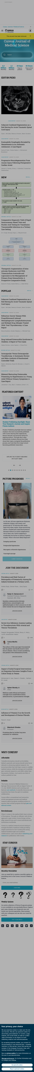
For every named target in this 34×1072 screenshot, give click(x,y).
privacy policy (11, 1053)
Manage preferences (8, 1058)
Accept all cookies (17, 1065)
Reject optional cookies (17, 1069)
